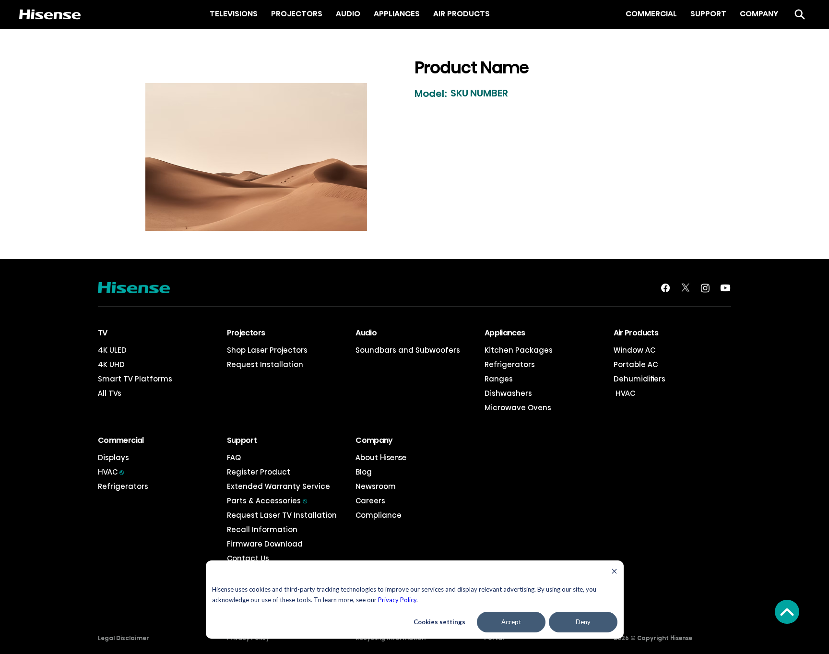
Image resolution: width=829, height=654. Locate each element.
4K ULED (112, 350)
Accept (511, 622)
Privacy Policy (397, 600)
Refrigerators (510, 364)
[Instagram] (705, 288)
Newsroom (375, 486)
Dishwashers (508, 393)
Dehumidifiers (639, 379)
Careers (370, 501)
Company (374, 440)
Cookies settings (439, 622)
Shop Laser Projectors (267, 350)
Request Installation (265, 364)
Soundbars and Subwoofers (407, 350)
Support (242, 440)
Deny (583, 622)
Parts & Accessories (267, 501)
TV (102, 332)
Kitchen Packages (519, 350)
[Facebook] (665, 288)
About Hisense (380, 457)
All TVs (109, 393)
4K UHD (111, 364)
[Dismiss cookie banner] (614, 572)
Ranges (499, 379)
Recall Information (262, 529)
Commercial (121, 440)
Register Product (258, 472)
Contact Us (248, 558)
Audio (366, 332)
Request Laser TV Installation (282, 515)
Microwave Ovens (518, 408)
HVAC (624, 393)
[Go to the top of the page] (787, 612)
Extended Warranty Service (278, 486)
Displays (113, 457)
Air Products (636, 332)
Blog (363, 472)
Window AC (634, 350)
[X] (685, 288)
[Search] (800, 14)
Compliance (378, 515)
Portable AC (636, 364)
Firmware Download (265, 544)
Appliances (505, 332)
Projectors (246, 332)
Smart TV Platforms (135, 379)
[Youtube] (725, 288)
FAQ (234, 457)
